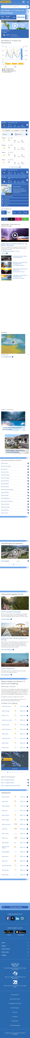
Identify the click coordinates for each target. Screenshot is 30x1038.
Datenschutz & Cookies (15, 999)
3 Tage (13, 17)
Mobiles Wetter (6, 949)
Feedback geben (14, 36)
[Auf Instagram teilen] (18, 219)
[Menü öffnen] (27, 2)
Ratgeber (4, 955)
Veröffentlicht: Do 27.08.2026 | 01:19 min (10, 251)
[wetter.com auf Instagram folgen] (22, 918)
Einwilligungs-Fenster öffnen (15, 1003)
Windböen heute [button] (4, 354)
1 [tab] (9, 564)
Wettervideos (5, 952)
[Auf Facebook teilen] (4, 219)
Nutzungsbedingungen (15, 1025)
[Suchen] (26, 6)
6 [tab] (21, 564)
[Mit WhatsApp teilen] (25, 219)
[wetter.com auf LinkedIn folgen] (17, 918)
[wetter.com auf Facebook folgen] (8, 918)
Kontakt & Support (15, 1007)
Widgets (4, 946)
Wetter (3, 942)
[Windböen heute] (15, 344)
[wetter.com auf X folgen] (13, 918)
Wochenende (20, 17)
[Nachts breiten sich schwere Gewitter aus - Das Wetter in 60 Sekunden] (15, 235)
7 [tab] (22, 772)
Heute (2, 17)
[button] (15, 124)
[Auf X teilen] (11, 219)
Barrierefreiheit (15, 1021)
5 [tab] (18, 564)
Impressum (15, 1012)
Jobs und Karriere (15, 994)
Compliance (15, 1016)
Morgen (8, 17)
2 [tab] (11, 564)
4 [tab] (16, 564)
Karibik (15, 699)
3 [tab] (14, 564)
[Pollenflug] (23, 2)
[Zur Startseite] (6, 1)
